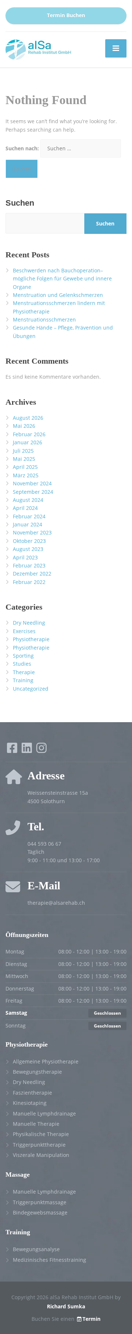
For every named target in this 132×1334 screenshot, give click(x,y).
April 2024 (25, 507)
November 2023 (32, 532)
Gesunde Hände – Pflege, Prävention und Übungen (63, 331)
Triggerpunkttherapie (39, 1144)
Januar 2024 (27, 524)
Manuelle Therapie (36, 1123)
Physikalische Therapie (41, 1134)
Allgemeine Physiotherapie (45, 1061)
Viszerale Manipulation (41, 1154)
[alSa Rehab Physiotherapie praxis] (39, 48)
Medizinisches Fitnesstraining (49, 1259)
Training (23, 680)
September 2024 (33, 491)
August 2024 (28, 499)
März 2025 (25, 475)
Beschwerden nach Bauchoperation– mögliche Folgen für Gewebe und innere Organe (62, 278)
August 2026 (28, 417)
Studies (22, 663)
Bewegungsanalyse (36, 1249)
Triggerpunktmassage (39, 1202)
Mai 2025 (24, 458)
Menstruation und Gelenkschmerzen (58, 294)
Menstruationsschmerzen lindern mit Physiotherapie (59, 307)
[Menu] (115, 48)
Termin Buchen (66, 15)
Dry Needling (29, 622)
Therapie (24, 672)
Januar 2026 (27, 442)
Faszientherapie (32, 1092)
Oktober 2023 (29, 540)
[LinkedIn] (27, 750)
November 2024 (32, 483)
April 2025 (25, 466)
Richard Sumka (66, 1306)
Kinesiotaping (30, 1102)
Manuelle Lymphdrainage (44, 1113)
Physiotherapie (31, 639)
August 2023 (28, 548)
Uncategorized (30, 688)
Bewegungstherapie (37, 1071)
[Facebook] (13, 750)
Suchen (20, 202)
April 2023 (25, 557)
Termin (91, 1318)
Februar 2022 (29, 581)
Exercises (24, 631)
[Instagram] (41, 750)
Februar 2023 (29, 565)
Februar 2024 (29, 516)
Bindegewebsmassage (40, 1212)
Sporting (23, 655)
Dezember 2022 (32, 573)
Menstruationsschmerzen (44, 319)
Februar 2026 (29, 434)
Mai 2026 (24, 425)
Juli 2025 (23, 450)
